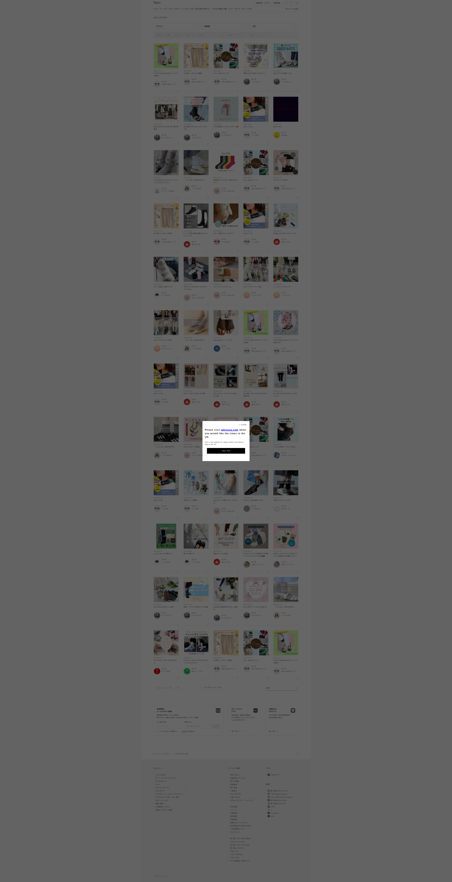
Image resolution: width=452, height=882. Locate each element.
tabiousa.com (229, 430)
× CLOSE (243, 425)
